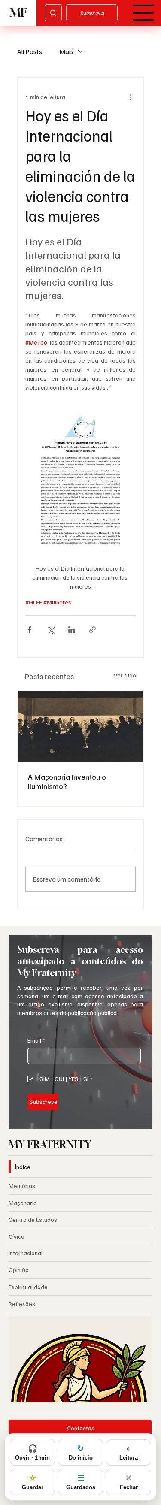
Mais (66, 51)
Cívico (16, 1236)
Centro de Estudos (33, 1219)
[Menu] (143, 13)
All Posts (29, 51)
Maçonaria (23, 1202)
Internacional (26, 1253)
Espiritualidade (28, 1286)
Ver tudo (125, 675)
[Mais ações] (130, 96)
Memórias (22, 1185)
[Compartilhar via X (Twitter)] (50, 630)
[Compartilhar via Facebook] (29, 630)
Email (36, 1040)
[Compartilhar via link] (92, 630)
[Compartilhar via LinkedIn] (71, 630)
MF (18, 12)
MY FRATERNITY (50, 1144)
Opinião (19, 1269)
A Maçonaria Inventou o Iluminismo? (67, 781)
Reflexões (22, 1303)
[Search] (53, 12)
